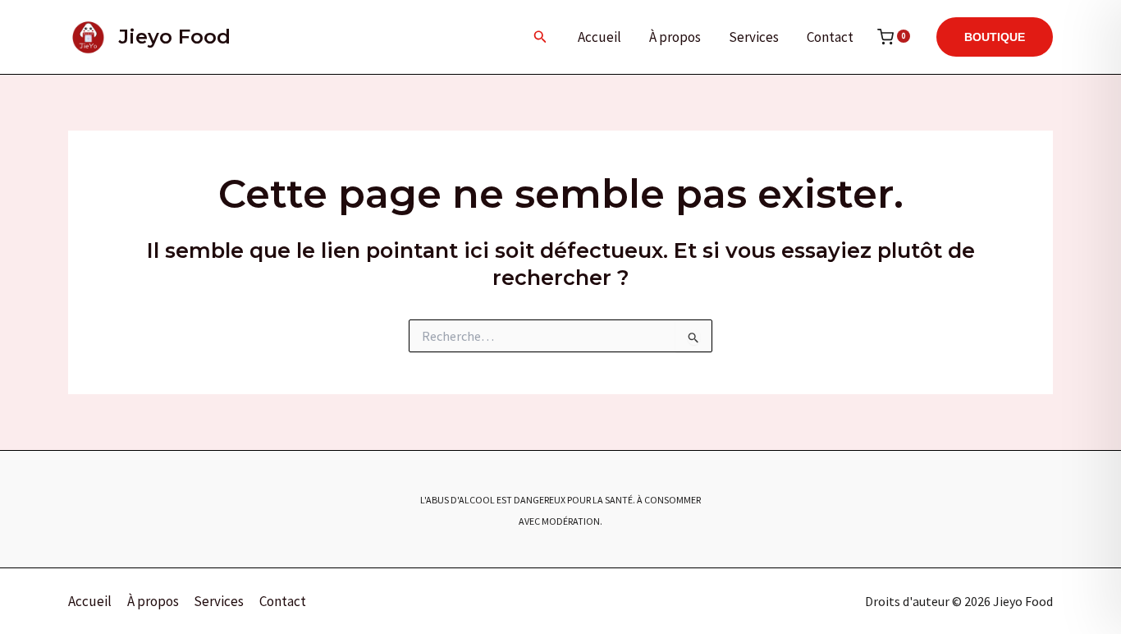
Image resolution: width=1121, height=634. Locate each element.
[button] (540, 37)
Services (754, 37)
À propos (675, 37)
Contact (830, 37)
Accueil (599, 37)
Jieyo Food (175, 36)
